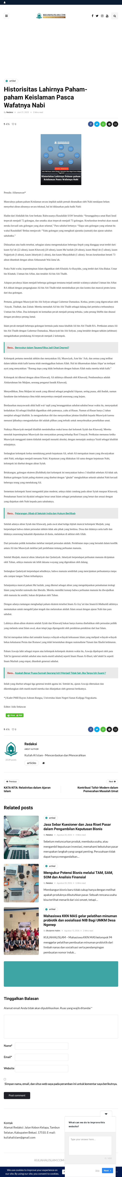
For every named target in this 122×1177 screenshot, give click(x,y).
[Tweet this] (97, 124)
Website (9, 1068)
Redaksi (9, 112)
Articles (31, 763)
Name (8, 1045)
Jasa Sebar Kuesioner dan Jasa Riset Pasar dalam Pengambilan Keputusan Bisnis (77, 827)
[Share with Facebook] (90, 124)
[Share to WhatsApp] (103, 124)
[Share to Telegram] (109, 124)
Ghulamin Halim (53, 930)
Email (8, 1057)
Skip (97, 1170)
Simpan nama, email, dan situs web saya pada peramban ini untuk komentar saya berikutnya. (61, 1084)
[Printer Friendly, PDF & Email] (15, 715)
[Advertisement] (61, 49)
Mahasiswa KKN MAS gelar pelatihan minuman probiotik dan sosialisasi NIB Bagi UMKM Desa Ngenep (80, 920)
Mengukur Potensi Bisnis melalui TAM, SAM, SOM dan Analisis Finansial (78, 875)
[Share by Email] (115, 124)
